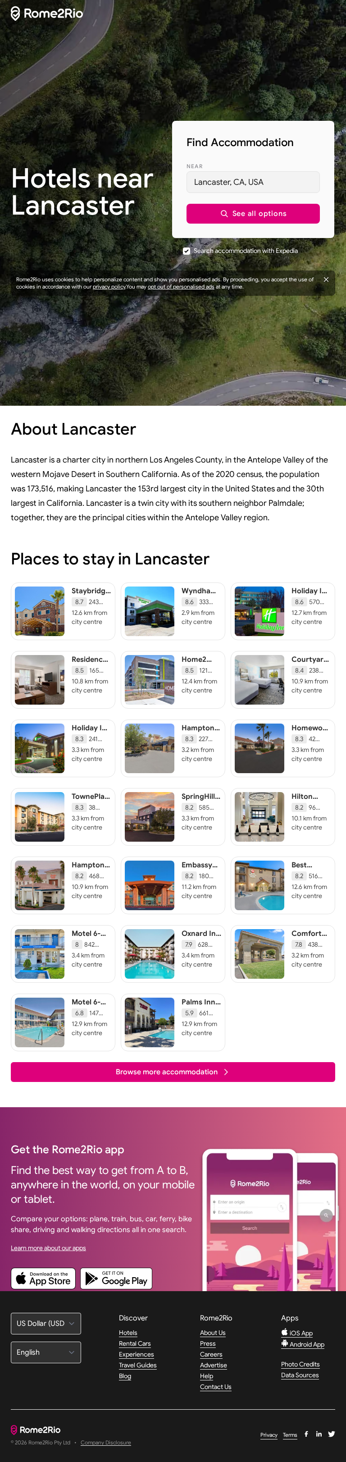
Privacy (269, 1434)
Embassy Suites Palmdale (197, 874)
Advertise (213, 1365)
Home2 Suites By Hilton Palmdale (197, 673)
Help (206, 1376)
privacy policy (109, 286)
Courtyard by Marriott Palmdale (310, 668)
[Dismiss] (326, 279)
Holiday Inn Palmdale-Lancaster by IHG (311, 605)
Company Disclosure (106, 1443)
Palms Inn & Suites (198, 1007)
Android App (306, 1344)
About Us (213, 1333)
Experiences (136, 1354)
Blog (125, 1376)
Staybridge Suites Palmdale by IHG (90, 605)
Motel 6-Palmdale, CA (88, 1011)
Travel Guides (138, 1365)
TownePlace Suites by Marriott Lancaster (92, 810)
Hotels (128, 1333)
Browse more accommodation (167, 1072)
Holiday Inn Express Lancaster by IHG (91, 742)
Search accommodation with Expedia (246, 251)
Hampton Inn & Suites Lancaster (199, 742)
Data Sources (300, 1375)
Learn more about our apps (48, 1248)
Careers (211, 1354)
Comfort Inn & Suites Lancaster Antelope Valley (308, 956)
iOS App (300, 1333)
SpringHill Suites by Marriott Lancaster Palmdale (199, 814)
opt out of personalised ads (181, 286)
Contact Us (216, 1387)
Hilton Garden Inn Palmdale (311, 805)
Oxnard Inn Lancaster (201, 938)
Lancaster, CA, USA (229, 182)
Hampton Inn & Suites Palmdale (88, 879)
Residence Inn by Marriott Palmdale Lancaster (89, 677)
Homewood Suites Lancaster (311, 737)
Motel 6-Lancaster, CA (90, 942)
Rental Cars (135, 1343)
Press (208, 1343)
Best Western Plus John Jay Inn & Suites (308, 883)
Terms (290, 1434)
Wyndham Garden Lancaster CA (199, 605)
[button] (253, 214)
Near (195, 166)
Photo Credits (300, 1364)
